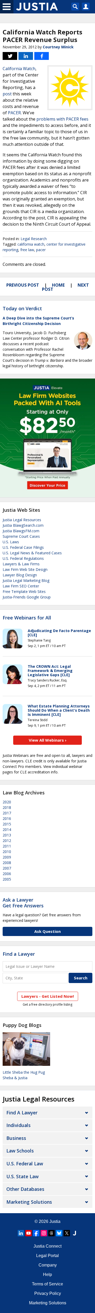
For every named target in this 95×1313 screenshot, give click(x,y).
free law (27, 249)
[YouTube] (28, 1233)
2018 (7, 807)
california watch (30, 244)
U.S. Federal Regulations (23, 558)
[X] (67, 1233)
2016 (7, 818)
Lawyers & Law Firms (21, 563)
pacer (41, 249)
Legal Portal (47, 1255)
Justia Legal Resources (22, 519)
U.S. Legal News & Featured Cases (32, 552)
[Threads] (51, 1233)
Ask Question (47, 931)
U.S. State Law (22, 1176)
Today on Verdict (22, 308)
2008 (7, 862)
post (7, 94)
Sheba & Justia (15, 1077)
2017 (7, 812)
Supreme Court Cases (21, 536)
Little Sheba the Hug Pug (24, 1072)
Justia (54, 1221)
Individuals (18, 1125)
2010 (7, 851)
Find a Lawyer (19, 954)
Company (48, 1265)
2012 (7, 840)
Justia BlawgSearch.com (23, 525)
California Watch (19, 68)
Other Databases (25, 1189)
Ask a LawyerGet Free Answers (23, 903)
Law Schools (20, 1150)
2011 (7, 846)
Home (58, 285)
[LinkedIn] (21, 1233)
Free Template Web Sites (24, 591)
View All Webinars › (47, 740)
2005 (7, 879)
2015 (7, 823)
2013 (7, 835)
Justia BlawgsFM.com (21, 530)
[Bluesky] (59, 1233)
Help (47, 1274)
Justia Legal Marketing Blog (26, 580)
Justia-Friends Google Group (27, 597)
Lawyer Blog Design (20, 574)
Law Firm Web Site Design (25, 569)
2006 (7, 873)
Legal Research (34, 238)
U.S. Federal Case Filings (23, 547)
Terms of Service (47, 1284)
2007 (7, 868)
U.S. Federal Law (24, 1163)
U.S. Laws (11, 541)
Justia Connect (47, 1246)
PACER (14, 113)
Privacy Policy (47, 1293)
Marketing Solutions (29, 1202)
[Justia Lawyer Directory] (74, 1233)
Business (16, 1138)
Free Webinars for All (27, 618)
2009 (7, 857)
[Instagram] (44, 1233)
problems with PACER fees (62, 119)
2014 (7, 829)
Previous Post (22, 285)
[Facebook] (36, 1233)
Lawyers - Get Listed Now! (47, 996)
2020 (7, 801)
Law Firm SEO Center (21, 585)
